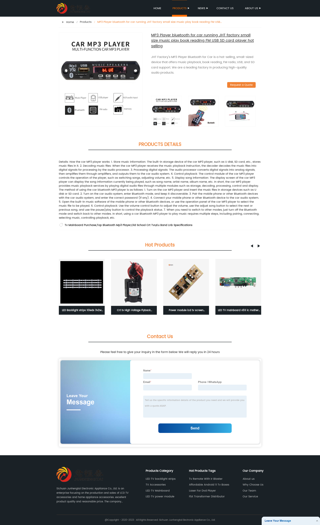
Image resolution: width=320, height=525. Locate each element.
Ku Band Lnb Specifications (174, 225)
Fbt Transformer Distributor (207, 497)
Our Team (249, 491)
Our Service (250, 496)
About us (251, 8)
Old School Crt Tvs (143, 225)
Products (179, 8)
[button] (252, 245)
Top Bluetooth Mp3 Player (114, 225)
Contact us (225, 8)
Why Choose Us (253, 485)
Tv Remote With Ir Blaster (205, 479)
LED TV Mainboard (158, 491)
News (201, 8)
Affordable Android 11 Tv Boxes (209, 485)
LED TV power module (160, 497)
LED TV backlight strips (161, 479)
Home (157, 8)
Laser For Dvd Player (202, 491)
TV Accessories (156, 485)
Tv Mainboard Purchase (80, 225)
